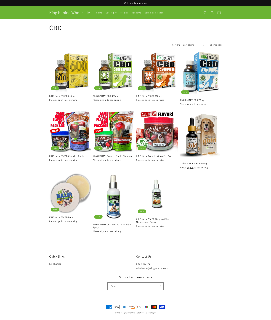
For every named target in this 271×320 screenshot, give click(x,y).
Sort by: (176, 44)
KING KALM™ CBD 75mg (192, 100)
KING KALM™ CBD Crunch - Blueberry (68, 156)
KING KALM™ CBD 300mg (105, 96)
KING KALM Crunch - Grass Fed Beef (154, 156)
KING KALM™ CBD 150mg (149, 96)
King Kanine (55, 263)
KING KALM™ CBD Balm (61, 217)
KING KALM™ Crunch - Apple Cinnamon (113, 156)
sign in (59, 99)
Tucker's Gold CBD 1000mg (193, 163)
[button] (111, 12)
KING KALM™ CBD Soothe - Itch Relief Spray (112, 226)
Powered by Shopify (148, 313)
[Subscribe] (160, 286)
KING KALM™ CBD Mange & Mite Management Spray (152, 220)
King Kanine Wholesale (130, 313)
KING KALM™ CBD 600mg (62, 96)
